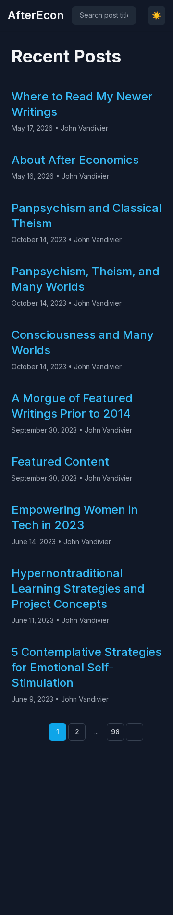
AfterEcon (36, 15)
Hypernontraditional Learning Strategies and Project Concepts (78, 588)
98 (115, 732)
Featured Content (60, 462)
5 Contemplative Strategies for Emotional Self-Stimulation (86, 667)
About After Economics (75, 160)
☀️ (156, 15)
